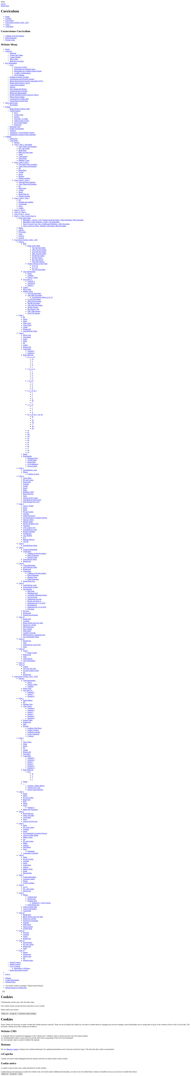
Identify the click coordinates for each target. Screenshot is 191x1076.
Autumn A (31, 281)
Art (24, 839)
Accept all (13, 1013)
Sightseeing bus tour (34, 599)
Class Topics (27, 706)
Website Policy (10, 982)
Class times (27, 337)
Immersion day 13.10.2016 (36, 607)
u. (32, 387)
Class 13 (22, 663)
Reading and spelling (26, 202)
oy (28, 452)
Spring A (30, 285)
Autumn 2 (30, 353)
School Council (15, 962)
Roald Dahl (31, 462)
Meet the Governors (17, 61)
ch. (33, 420)
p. (32, 375)
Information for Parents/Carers (24, 69)
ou (28, 450)
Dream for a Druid (29, 625)
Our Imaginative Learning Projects (35, 518)
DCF (16, 113)
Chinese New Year (33, 788)
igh (28, 434)
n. (32, 373)
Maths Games (28, 837)
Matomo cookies (12, 1049)
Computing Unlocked (30, 853)
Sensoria (26, 923)
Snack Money (28, 700)
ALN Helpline (19, 75)
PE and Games (28, 480)
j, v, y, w (30, 404)
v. (32, 408)
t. (32, 367)
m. (33, 359)
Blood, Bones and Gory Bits (33, 623)
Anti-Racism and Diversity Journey (22, 79)
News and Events (11, 103)
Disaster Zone (10, 40)
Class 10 (22, 617)
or (28, 444)
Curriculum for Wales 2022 (19, 99)
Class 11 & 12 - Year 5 (22, 214)
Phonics (21, 176)
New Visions (27, 629)
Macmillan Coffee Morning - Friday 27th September (41, 222)
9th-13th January (38, 260)
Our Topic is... (28, 279)
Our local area (32, 597)
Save (20, 1074)
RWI (24, 244)
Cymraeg (26, 621)
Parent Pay (18, 125)
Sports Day (14, 139)
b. (32, 389)
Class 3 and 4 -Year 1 (21, 162)
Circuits (25, 541)
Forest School (32, 466)
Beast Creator (32, 653)
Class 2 (21, 333)
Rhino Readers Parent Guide (20, 109)
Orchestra (26, 526)
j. (32, 406)
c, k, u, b (30, 381)
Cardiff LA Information (22, 73)
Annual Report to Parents (18, 91)
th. (33, 416)
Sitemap (8, 978)
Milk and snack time (26, 152)
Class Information (29, 272)
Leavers (21, 238)
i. (32, 371)
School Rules (27, 942)
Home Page (5, 6)
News (21, 206)
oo (28, 438)
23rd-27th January (33, 313)
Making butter (28, 522)
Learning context (29, 879)
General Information (30, 549)
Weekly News (28, 291)
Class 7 (7, 24)
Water (21, 154)
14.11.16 (35, 266)
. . (23, 740)
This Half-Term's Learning (28, 164)
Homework (27, 329)
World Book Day (29, 581)
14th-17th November (39, 250)
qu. (33, 422)
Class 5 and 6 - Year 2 (21, 180)
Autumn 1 (30, 351)
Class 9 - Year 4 (19, 210)
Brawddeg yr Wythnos (22, 968)
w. (32, 412)
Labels (25, 327)
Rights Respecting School (19, 970)
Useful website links (30, 907)
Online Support (15, 111)
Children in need (33, 474)
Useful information (29, 877)
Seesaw (16, 117)
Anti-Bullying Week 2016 (32, 500)
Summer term (32, 901)
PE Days (26, 611)
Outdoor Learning (33, 732)
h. (32, 399)
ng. (33, 426)
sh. (33, 401)
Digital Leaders (15, 964)
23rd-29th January (38, 262)
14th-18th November (34, 295)
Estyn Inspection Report (18, 89)
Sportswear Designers (30, 921)
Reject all (5, 1013)
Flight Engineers (33, 579)
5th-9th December (38, 256)
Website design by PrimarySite (16, 988)
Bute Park (30, 591)
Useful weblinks (28, 883)
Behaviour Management (18, 93)
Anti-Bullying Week (30, 331)
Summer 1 (31, 692)
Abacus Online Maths (30, 835)
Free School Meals (20, 123)
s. (32, 363)
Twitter (21, 172)
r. (32, 403)
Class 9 (21, 583)
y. (32, 410)
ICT (24, 537)
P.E (20, 200)
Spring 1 (30, 712)
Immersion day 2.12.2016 (36, 603)
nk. (33, 428)
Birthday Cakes (24, 160)
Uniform (13, 131)
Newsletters (14, 105)
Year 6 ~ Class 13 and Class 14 (25, 216)
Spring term (31, 899)
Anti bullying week (29, 585)
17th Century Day (29, 528)
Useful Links (18, 115)
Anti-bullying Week (30, 559)
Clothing (30, 275)
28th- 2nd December (39, 254)
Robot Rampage (11, 38)
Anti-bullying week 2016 (32, 645)
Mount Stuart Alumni (17, 97)
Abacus (25, 867)
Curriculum (9, 26)
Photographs (27, 456)
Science (21, 236)
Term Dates (23, 158)
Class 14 (22, 665)
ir (27, 448)
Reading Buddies (29, 532)
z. (32, 418)
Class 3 (21, 468)
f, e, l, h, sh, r (32, 391)
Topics (25, 651)
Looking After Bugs (34, 728)
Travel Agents (28, 927)
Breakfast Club (15, 127)
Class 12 (22, 649)
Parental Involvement (30, 615)
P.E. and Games (24, 148)
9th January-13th (33, 309)
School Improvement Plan (19, 101)
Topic (21, 234)
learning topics (28, 960)
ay (28, 430)
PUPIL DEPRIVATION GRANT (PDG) (24, 95)
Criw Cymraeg (15, 966)
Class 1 (21, 315)
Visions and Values (16, 55)
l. (32, 397)
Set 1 (29, 772)
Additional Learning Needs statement (23, 135)
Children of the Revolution (14, 36)
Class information (29, 661)
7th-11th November (38, 248)
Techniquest (27, 534)
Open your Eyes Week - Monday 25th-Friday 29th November (44, 226)
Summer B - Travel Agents (41, 903)
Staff (24, 724)
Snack (21, 174)
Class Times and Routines (28, 146)
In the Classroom (33, 734)
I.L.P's (25, 887)
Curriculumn (23, 156)
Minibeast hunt (32, 593)
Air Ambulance (32, 464)
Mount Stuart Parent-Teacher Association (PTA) (26, 81)
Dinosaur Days (32, 458)
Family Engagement (17, 129)
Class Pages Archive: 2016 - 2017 (17, 22)
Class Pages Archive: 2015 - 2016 (26, 676)
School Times (27, 720)
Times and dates (28, 815)
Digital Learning (24, 178)
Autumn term (32, 897)
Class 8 (21, 563)
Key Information (11, 63)
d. (32, 365)
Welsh (25, 454)
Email (25, 871)
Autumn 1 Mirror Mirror (35, 786)
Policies (12, 87)
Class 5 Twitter (28, 506)
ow (28, 436)
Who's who (27, 323)
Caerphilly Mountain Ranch (37, 595)
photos (25, 952)
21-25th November (34, 299)
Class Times (27, 325)
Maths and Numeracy (30, 809)
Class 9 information (30, 909)
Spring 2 (30, 694)
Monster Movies (28, 539)
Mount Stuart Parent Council (20, 83)
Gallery (21, 208)
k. (32, 385)
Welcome (13, 53)
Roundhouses (32, 605)
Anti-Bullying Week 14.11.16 (42, 297)
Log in (3, 4)
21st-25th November (39, 252)
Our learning (27, 589)
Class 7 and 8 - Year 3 (21, 198)
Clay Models (27, 536)
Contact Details (15, 57)
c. (32, 383)
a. (32, 361)
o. (32, 379)
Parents (7, 107)
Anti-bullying (27, 659)
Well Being (27, 847)
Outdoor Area (28, 704)
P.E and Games (28, 944)
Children (8, 19)
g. (32, 377)
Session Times (32, 684)
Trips (25, 643)
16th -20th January (33, 311)
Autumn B (31, 283)
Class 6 (21, 543)
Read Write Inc (24, 194)
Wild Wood (27, 631)
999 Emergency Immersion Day (34, 635)
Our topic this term (29, 669)
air (28, 446)
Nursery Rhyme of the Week (37, 264)
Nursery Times (32, 277)
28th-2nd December (34, 301)
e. (32, 395)
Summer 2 (31, 696)
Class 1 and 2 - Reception (23, 144)
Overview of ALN (20, 67)
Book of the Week (33, 246)
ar (28, 442)
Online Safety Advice (21, 121)
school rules (27, 956)
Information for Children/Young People (28, 71)
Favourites (26, 754)
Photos (25, 472)
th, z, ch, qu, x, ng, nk (35, 414)
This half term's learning (27, 182)
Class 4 (21, 476)
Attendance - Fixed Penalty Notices (22, 133)
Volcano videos (28, 520)
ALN (11, 65)
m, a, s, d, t (31, 357)
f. (32, 393)
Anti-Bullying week (30, 470)
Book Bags (22, 150)
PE (20, 168)
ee (28, 432)
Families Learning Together (19, 77)
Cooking (30, 736)
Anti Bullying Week (30, 567)
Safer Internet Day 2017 (31, 502)
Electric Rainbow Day (31, 524)
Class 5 (21, 504)
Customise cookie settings (27, 1013)
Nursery (17, 142)
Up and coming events (31, 670)
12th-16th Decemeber (35, 305)
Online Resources (29, 516)
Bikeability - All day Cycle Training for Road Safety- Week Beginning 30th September (53, 220)
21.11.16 (35, 268)
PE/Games (22, 232)
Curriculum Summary (17, 85)
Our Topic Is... (28, 690)
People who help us (34, 601)
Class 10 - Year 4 (20, 212)
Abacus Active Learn (30, 498)
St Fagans (30, 609)
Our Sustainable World (31, 637)
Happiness (31, 851)
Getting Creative (33, 730)
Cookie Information (12, 980)
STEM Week (32, 460)
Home (7, 17)
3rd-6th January (37, 258)
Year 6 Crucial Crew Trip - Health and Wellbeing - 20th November (46, 224)
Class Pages (9, 21)
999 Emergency (28, 627)
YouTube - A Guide (21, 119)
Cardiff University (29, 633)
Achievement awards (30, 587)
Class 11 (21, 639)
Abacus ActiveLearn (30, 821)
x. (32, 424)
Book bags (22, 188)
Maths (21, 228)
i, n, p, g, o (31, 369)
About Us (8, 51)
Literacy (21, 230)
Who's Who (14, 59)
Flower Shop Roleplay (35, 790)
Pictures (26, 726)
